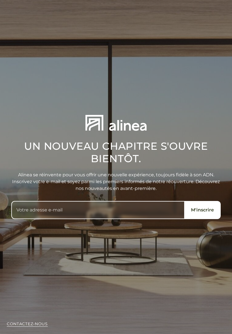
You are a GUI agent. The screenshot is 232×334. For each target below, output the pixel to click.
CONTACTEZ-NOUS (27, 323)
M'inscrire (202, 210)
